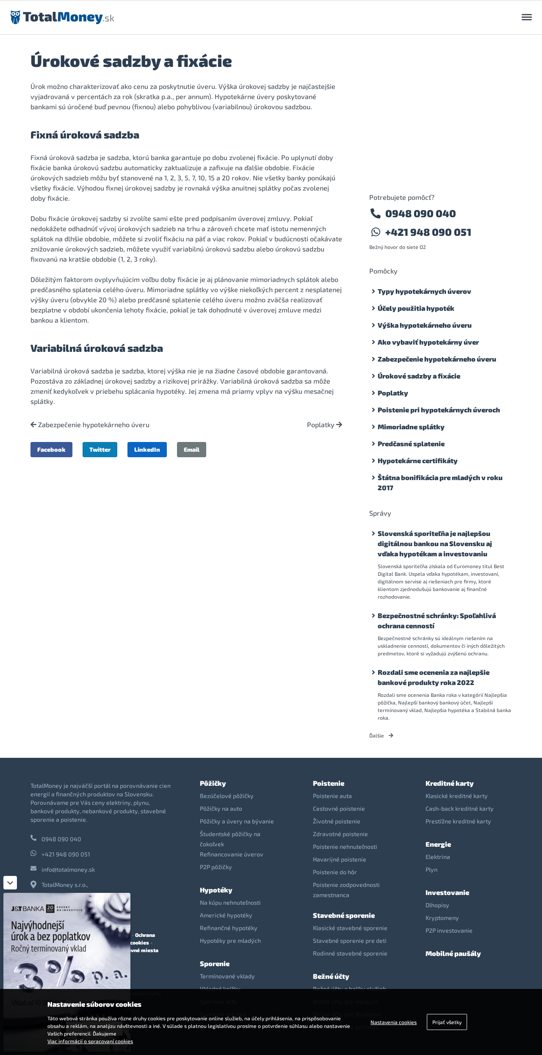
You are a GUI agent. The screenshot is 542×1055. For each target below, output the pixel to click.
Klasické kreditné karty (457, 795)
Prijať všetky (447, 1022)
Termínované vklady (227, 976)
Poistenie (328, 783)
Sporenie (215, 963)
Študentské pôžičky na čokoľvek (230, 839)
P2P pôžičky (216, 866)
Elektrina (438, 856)
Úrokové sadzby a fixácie (419, 376)
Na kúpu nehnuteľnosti (230, 902)
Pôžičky (213, 783)
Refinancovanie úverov (231, 854)
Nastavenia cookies (394, 1022)
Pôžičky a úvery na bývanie (237, 821)
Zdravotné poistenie (340, 833)
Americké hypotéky (226, 915)
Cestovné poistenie (339, 808)
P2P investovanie (449, 930)
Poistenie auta (332, 795)
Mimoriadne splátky (411, 427)
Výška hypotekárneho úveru (425, 325)
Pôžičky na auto (221, 808)
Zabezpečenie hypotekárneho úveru (92, 424)
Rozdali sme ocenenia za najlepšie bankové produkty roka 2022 (433, 677)
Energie (438, 844)
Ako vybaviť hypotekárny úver (428, 342)
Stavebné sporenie (344, 915)
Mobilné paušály (453, 953)
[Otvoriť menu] (527, 17)
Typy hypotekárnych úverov (424, 291)
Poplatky (321, 424)
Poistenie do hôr (335, 871)
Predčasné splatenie (411, 443)
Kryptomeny (442, 917)
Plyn (431, 869)
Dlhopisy (437, 905)
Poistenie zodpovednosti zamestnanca (346, 889)
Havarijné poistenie (339, 859)
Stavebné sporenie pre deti (350, 940)
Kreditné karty (450, 783)
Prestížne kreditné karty (458, 821)
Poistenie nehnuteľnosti (345, 846)
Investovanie (447, 892)
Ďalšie (377, 735)
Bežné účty (331, 976)
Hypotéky (216, 890)
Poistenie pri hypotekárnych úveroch (439, 410)
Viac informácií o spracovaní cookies (90, 1041)
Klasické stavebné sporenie (350, 927)
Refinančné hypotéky (228, 927)
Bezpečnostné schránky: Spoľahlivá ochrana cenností (437, 620)
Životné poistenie (336, 821)
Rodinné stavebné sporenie (350, 953)
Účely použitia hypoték (416, 308)
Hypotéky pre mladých (230, 940)
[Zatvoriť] (10, 882)
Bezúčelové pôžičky (227, 795)
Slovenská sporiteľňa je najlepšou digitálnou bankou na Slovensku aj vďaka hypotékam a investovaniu (435, 543)
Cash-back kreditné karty (460, 808)
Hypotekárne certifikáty (418, 460)
